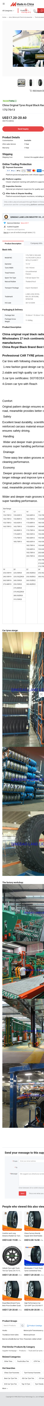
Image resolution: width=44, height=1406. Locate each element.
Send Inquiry (23, 129)
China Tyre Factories (11, 1372)
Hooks (4, 1330)
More (4, 1388)
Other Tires (8, 1361)
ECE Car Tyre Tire (10, 1384)
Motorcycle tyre (29, 1335)
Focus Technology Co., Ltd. (29, 1397)
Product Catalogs (35, 1325)
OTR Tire (37, 1361)
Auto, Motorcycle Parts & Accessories (20, 17)
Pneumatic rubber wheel (32, 1339)
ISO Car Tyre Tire (28, 1378)
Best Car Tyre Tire (10, 1378)
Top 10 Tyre (26, 1384)
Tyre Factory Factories (32, 1372)
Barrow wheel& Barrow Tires (12, 1339)
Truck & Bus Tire (23, 1361)
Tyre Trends (39, 1384)
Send (22, 1193)
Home (4, 17)
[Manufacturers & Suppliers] (22, 4)
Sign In (6, 232)
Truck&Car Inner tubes (10, 1335)
